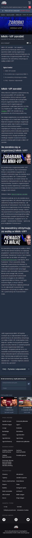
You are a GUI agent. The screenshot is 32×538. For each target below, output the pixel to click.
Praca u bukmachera (8, 481)
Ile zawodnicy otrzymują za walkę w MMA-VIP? (17, 77)
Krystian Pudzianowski (9, 260)
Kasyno (4, 484)
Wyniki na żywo (6, 421)
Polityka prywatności (10, 510)
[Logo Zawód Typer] (4, 3)
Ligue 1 (18, 424)
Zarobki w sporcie (21, 478)
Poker (18, 484)
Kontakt (19, 507)
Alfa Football (6, 494)
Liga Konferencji (7, 441)
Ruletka (4, 488)
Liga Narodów (20, 435)
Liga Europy (19, 438)
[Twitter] (28, 519)
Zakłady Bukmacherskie (6, 456)
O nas (5, 507)
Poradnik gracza (21, 455)
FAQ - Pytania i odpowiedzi (13, 80)
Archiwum (19, 491)
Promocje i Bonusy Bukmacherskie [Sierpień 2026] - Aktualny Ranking (7, 463)
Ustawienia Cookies (23, 510)
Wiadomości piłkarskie (22, 441)
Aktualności (19, 474)
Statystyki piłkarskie (22, 421)
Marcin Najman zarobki (19, 194)
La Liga (4, 428)
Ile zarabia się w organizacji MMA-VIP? (17, 74)
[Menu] (29, 3)
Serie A (4, 435)
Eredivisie (19, 428)
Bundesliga (5, 431)
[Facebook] (3, 519)
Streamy (5, 474)
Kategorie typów (21, 488)
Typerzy (4, 478)
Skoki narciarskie (7, 491)
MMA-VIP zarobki (10, 71)
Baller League (20, 494)
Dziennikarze (20, 481)
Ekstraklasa (19, 431)
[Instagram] (16, 519)
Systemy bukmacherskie (21, 451)
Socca (4, 498)
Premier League (7, 424)
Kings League (20, 498)
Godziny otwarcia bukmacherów (7, 451)
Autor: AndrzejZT (5, 43)
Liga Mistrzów (6, 438)
